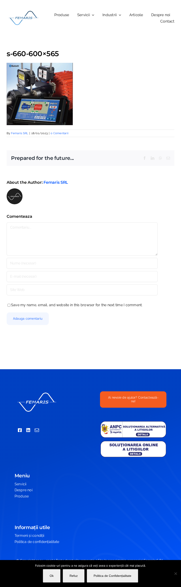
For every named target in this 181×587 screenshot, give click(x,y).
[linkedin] (28, 430)
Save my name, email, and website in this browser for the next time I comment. (76, 305)
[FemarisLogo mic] (23, 12)
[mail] (37, 430)
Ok (52, 575)
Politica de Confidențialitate (112, 575)
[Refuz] (175, 573)
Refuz (74, 575)
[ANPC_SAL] (133, 423)
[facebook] (20, 430)
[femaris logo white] (37, 393)
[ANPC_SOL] (133, 442)
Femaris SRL (19, 133)
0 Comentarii (59, 133)
